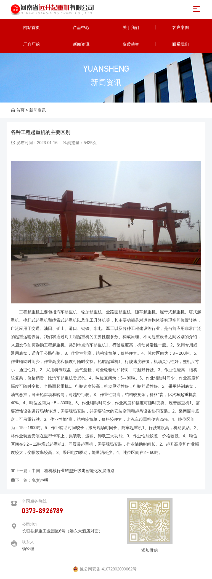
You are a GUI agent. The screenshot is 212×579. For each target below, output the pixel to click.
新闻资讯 (37, 110)
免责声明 (40, 480)
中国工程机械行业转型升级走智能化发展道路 (73, 470)
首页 (20, 110)
